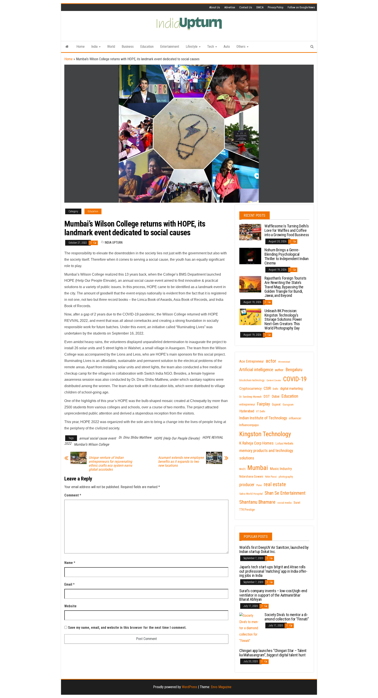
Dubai (275, 396)
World (111, 46)
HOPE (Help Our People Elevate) (177, 438)
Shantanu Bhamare (257, 502)
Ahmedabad (284, 361)
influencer (295, 418)
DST (267, 396)
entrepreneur (247, 404)
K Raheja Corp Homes (256, 443)
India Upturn (113, 242)
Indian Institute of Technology (263, 418)
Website (70, 606)
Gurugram (288, 404)
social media (284, 502)
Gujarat (276, 404)
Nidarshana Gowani (251, 476)
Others (241, 46)
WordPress (189, 687)
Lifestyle (192, 46)
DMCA (259, 7)
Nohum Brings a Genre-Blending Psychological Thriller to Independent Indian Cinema (286, 256)
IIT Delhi (260, 411)
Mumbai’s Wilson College (91, 444)
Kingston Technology (265, 434)
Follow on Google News (301, 7)
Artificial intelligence (256, 369)
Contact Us (245, 7)
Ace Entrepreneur (251, 361)
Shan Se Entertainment (285, 493)
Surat (297, 503)
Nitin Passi (271, 476)
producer (246, 484)
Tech (211, 46)
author (279, 370)
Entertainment (169, 46)
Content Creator (273, 380)
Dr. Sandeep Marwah (250, 396)
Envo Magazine (221, 687)
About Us (214, 7)
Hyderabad (246, 411)
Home (80, 46)
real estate (275, 484)
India (94, 46)
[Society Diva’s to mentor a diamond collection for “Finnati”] (250, 628)
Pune (259, 485)
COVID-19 (295, 379)
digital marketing (291, 388)
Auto (227, 46)
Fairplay (263, 404)
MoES (242, 469)
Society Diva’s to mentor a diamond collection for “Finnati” (286, 616)
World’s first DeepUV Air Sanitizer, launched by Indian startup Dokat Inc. (274, 549)
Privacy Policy (275, 7)
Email (69, 584)
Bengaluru (293, 369)
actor (271, 361)
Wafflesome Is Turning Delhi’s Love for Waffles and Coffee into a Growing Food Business (286, 230)
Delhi (275, 388)
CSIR (267, 388)
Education (147, 46)
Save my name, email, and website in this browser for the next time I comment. (127, 627)
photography (286, 476)
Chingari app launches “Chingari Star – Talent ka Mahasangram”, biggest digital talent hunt (272, 652)
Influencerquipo (249, 425)
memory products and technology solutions (266, 454)
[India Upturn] (67, 46)
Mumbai (257, 467)
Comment (72, 495)
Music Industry (281, 468)
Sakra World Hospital (251, 493)
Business (128, 46)
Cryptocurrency (250, 388)
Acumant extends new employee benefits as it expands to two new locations (181, 462)
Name (69, 563)
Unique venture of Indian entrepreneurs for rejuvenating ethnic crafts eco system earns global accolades (110, 463)
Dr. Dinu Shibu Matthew (135, 437)
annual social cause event (97, 438)
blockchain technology (251, 380)
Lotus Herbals (284, 443)
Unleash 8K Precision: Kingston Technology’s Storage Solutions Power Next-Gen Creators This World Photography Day (283, 319)
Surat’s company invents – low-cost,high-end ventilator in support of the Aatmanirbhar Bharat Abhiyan (273, 595)
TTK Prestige (247, 509)
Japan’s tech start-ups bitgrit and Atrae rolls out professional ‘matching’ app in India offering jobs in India (273, 571)
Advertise (229, 7)
